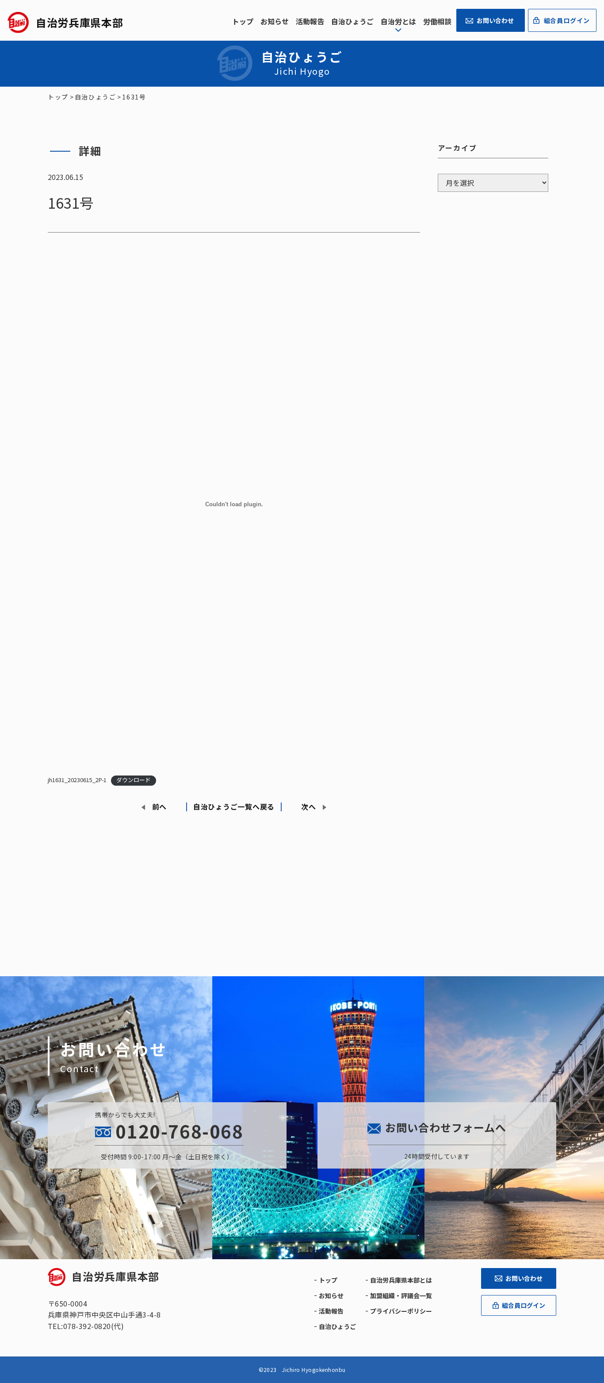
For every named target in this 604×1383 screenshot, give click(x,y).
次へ (308, 806)
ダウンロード (133, 780)
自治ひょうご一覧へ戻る (234, 806)
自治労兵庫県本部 (115, 1276)
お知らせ (274, 21)
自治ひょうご (352, 21)
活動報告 (310, 21)
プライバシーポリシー (401, 1311)
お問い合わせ (495, 20)
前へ (159, 806)
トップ (242, 21)
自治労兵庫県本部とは (401, 1280)
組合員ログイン (567, 20)
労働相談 (437, 21)
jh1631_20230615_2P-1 (77, 780)
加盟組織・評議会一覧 (401, 1295)
